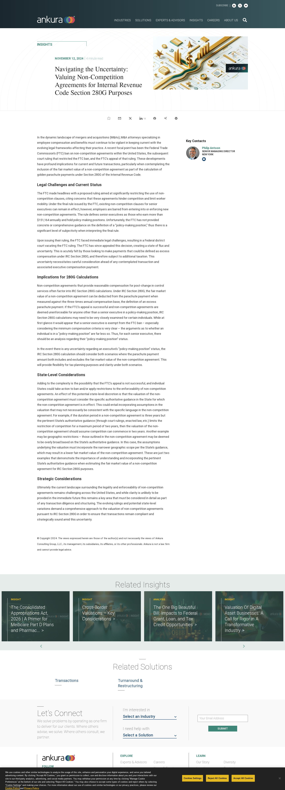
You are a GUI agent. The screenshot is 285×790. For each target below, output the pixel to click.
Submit (223, 728)
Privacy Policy (31, 788)
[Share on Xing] (165, 118)
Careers (159, 762)
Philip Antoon (211, 147)
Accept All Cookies (243, 778)
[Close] (279, 778)
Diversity (230, 762)
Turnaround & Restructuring (130, 683)
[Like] (109, 118)
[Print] (176, 118)
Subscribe (222, 5)
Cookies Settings (192, 778)
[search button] (245, 20)
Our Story (202, 762)
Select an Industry (139, 716)
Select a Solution (138, 735)
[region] (142, 778)
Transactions (66, 680)
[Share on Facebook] (155, 118)
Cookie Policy (12, 788)
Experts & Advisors (133, 762)
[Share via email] (119, 118)
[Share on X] (130, 118)
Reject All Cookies (217, 778)
